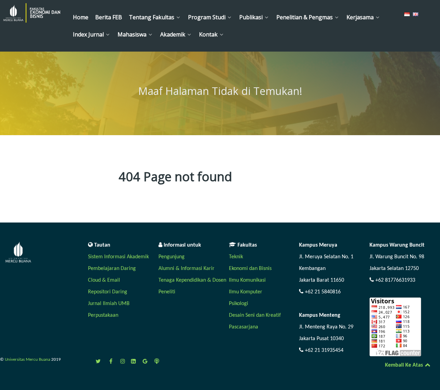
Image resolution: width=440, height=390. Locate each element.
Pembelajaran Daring (112, 268)
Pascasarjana (243, 327)
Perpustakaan (103, 315)
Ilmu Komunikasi (247, 280)
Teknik (236, 257)
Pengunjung (171, 257)
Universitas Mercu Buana (28, 359)
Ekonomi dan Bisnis (250, 268)
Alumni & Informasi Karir (186, 268)
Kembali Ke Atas (404, 365)
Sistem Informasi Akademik (118, 257)
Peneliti (166, 292)
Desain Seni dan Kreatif (255, 315)
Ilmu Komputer (245, 292)
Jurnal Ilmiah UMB (109, 303)
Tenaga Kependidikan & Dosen (192, 280)
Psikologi (238, 303)
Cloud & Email (104, 280)
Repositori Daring (107, 292)
